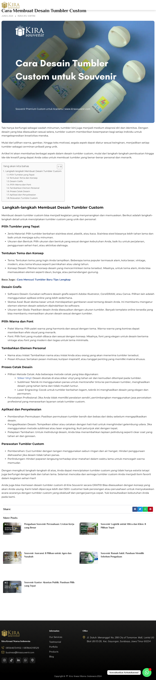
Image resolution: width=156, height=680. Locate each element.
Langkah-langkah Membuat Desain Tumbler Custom (33, 171)
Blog (152, 5)
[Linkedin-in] (18, 660)
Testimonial (106, 5)
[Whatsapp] (25, 660)
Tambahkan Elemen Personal (24, 188)
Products (139, 5)
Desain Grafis (16, 181)
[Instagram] (4, 660)
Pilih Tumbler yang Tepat (21, 174)
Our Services (87, 5)
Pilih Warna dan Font (20, 184)
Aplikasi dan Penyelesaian (23, 194)
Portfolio (123, 5)
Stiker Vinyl (24, 378)
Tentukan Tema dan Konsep (23, 178)
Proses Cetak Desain (20, 191)
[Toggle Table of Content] (58, 166)
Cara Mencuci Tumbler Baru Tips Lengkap (44, 279)
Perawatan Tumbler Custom (24, 198)
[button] (135, 509)
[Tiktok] (11, 660)
